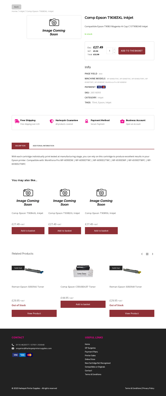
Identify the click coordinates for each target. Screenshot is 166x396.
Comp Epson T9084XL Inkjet (27, 213)
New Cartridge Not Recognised (97, 363)
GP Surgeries (90, 348)
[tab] (20, 146)
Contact (88, 371)
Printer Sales (90, 356)
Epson (101, 102)
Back (16, 7)
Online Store (90, 359)
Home (14, 11)
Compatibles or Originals (95, 367)
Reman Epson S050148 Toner (125, 286)
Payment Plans (91, 352)
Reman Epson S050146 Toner (28, 286)
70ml (94, 102)
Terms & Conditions (93, 374)
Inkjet (22, 11)
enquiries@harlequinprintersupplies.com (34, 348)
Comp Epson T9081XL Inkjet (100, 213)
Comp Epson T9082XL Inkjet (64, 213)
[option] (34, 288)
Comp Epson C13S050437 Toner (78, 286)
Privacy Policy (148, 388)
